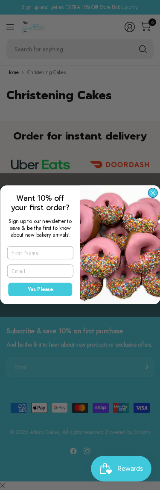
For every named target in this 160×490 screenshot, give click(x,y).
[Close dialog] (152, 193)
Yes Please (39, 290)
